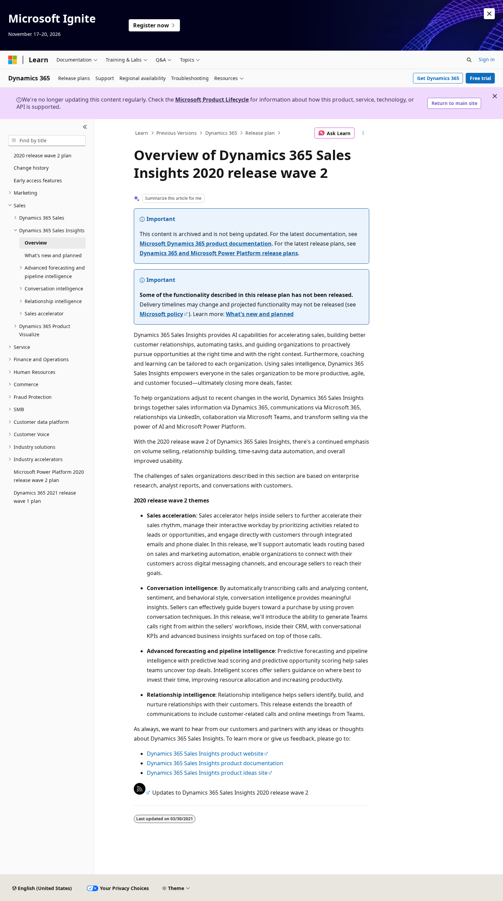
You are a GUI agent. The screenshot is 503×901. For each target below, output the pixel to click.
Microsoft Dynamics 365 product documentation (206, 243)
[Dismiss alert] (489, 13)
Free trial (480, 78)
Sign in (487, 59)
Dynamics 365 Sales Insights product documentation (215, 763)
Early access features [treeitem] (38, 180)
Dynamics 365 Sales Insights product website (205, 753)
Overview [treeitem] (36, 242)
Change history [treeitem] (31, 168)
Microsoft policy (161, 314)
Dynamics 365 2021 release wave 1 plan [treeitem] (45, 497)
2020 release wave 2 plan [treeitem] (43, 155)
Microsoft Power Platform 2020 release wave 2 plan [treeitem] (49, 476)
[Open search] (469, 60)
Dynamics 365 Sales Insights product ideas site (207, 772)
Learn (141, 133)
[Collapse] (85, 127)
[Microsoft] (12, 59)
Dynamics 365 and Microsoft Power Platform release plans (219, 253)
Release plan (260, 133)
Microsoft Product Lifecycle (212, 99)
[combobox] (47, 140)
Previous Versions (176, 133)
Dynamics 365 (221, 133)
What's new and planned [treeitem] (53, 255)
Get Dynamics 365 (438, 78)
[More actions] (363, 133)
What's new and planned (260, 314)
